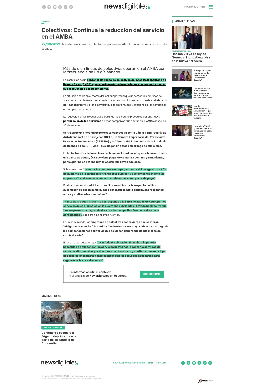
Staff (150, 363)
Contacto (161, 363)
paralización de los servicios (82, 121)
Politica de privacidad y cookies (129, 363)
